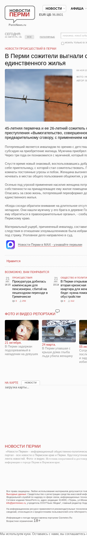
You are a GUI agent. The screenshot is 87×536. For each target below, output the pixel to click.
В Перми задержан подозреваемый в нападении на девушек (21, 348)
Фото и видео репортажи (30, 314)
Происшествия (22, 277)
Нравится (13, 261)
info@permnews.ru (16, 503)
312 (72, 301)
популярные (47, 37)
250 (24, 301)
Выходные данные (16, 494)
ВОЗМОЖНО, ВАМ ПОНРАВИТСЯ (27, 272)
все (29, 37)
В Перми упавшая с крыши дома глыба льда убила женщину (57, 350)
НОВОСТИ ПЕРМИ (23, 446)
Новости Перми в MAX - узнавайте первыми (50, 244)
